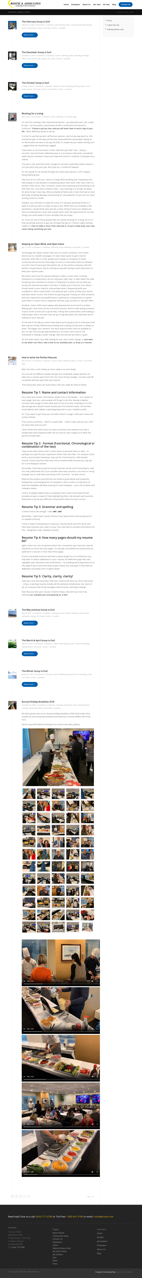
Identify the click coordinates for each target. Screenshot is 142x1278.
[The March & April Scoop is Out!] (12, 644)
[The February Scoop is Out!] (12, 25)
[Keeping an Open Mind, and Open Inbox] (12, 247)
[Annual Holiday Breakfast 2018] (12, 705)
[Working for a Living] (12, 117)
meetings (85, 55)
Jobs (54, 1257)
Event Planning (60, 25)
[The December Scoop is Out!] (12, 56)
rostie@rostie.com (103, 1216)
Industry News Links (115, 29)
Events (68, 25)
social (29, 59)
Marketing (81, 25)
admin (63, 28)
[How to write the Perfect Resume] (12, 361)
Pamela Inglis (72, 117)
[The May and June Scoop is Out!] (12, 613)
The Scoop (46, 28)
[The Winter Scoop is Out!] (12, 674)
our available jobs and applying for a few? (49, 595)
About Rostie (58, 1233)
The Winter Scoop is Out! (35, 671)
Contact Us (58, 1239)
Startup (39, 28)
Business (51, 25)
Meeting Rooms (79, 86)
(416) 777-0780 (44, 1216)
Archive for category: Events (19, 12)
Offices (24, 59)
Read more (28, 35)
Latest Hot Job (113, 25)
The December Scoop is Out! (36, 52)
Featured (74, 25)
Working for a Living (32, 113)
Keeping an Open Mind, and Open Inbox (43, 244)
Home (126, 12)
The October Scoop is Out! (35, 82)
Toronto (54, 28)
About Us (101, 1249)
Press (109, 21)
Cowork (57, 55)
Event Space (68, 705)
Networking (83, 674)
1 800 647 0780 (74, 1216)
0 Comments (40, 25)
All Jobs (100, 1237)
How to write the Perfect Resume (39, 357)
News (82, 613)
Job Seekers (58, 1254)
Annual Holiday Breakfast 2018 (38, 701)
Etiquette (57, 86)
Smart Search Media (124, 1272)
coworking (64, 55)
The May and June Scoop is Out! (38, 609)
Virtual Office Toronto (55, 89)
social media (31, 28)
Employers (57, 1242)
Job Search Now (60, 1251)
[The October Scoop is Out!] (12, 86)
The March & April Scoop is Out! (38, 640)
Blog (99, 1253)
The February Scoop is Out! (36, 21)
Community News (60, 1236)
